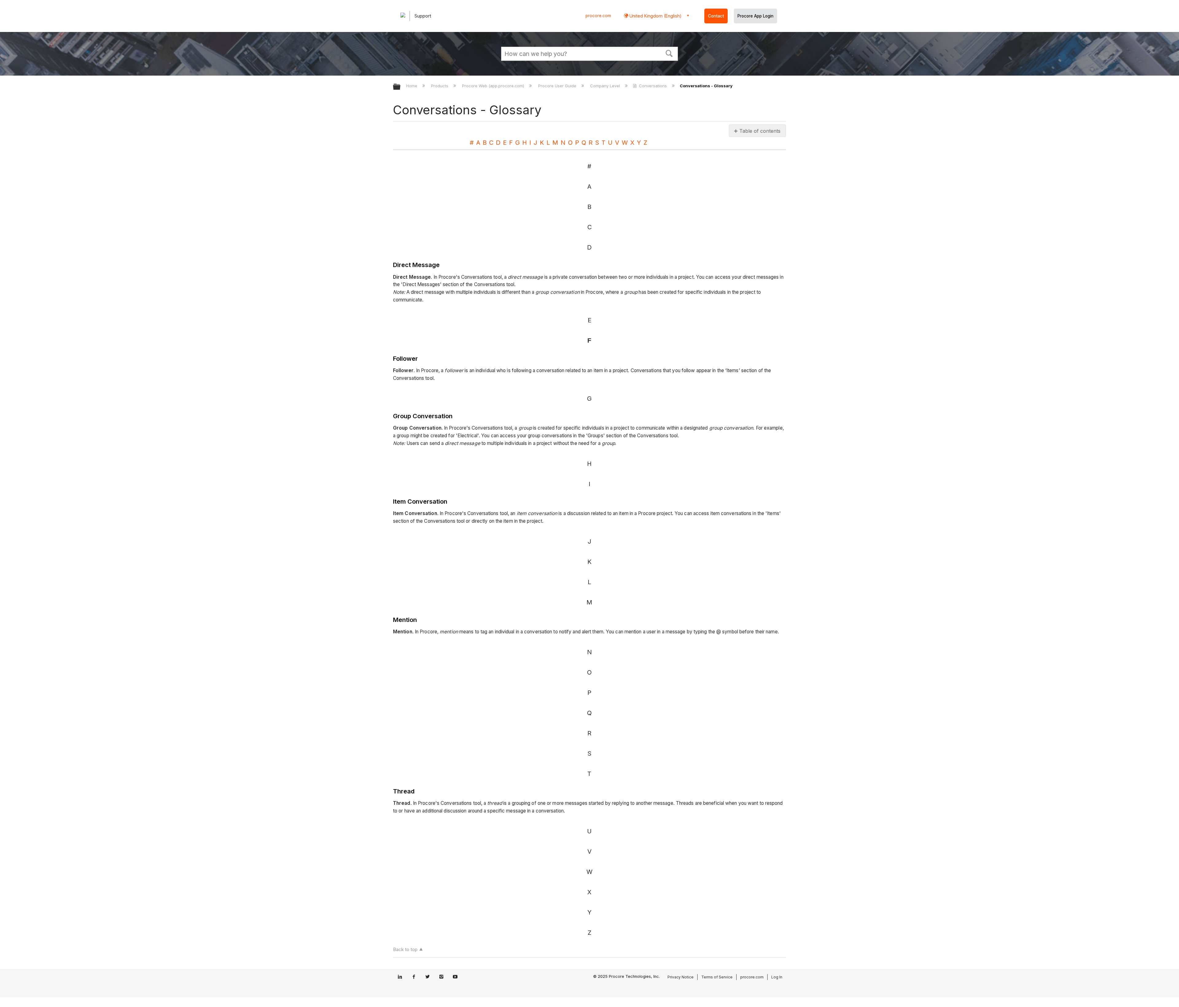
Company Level (605, 85)
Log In (776, 977)
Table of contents (759, 131)
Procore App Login (755, 16)
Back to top (405, 949)
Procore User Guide (557, 85)
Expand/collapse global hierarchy (400, 87)
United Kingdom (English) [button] (655, 15)
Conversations (653, 85)
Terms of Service (717, 977)
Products (440, 85)
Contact (716, 16)
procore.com (598, 15)
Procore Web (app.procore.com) (493, 85)
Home (412, 85)
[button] (669, 52)
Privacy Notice (680, 977)
